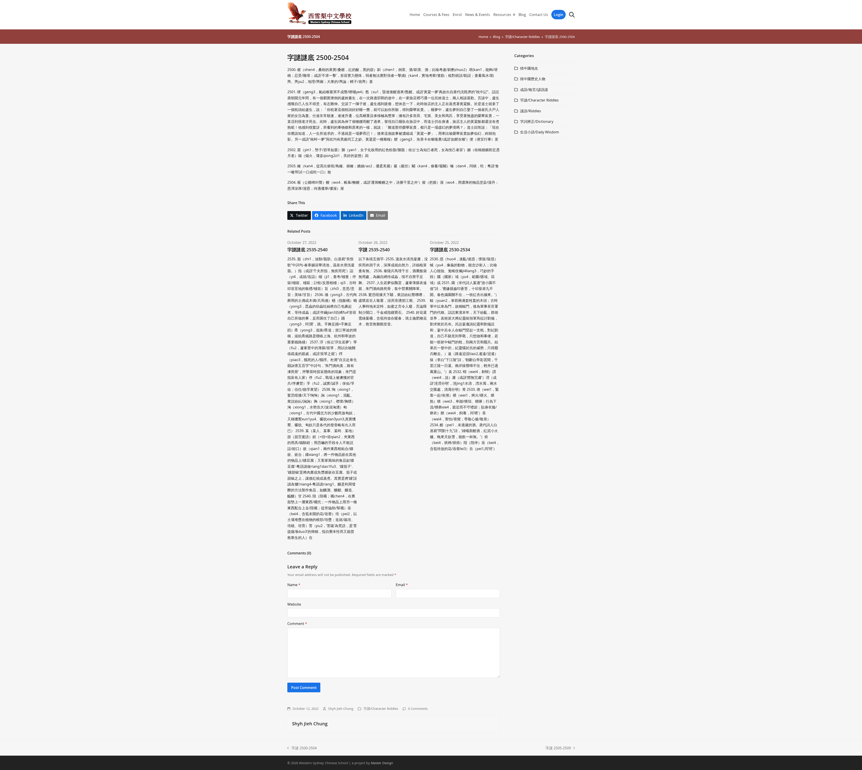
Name (293, 584)
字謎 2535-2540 (374, 250)
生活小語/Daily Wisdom (539, 132)
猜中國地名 (529, 68)
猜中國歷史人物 (532, 78)
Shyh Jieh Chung (340, 708)
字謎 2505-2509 (558, 748)
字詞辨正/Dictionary (536, 121)
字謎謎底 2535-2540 (307, 250)
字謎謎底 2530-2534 (450, 250)
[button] (572, 14)
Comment (297, 623)
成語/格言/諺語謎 (534, 89)
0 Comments (418, 708)
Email (402, 584)
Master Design (382, 763)
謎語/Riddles (530, 110)
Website (294, 604)
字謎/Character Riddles (380, 708)
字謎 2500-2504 (302, 748)
